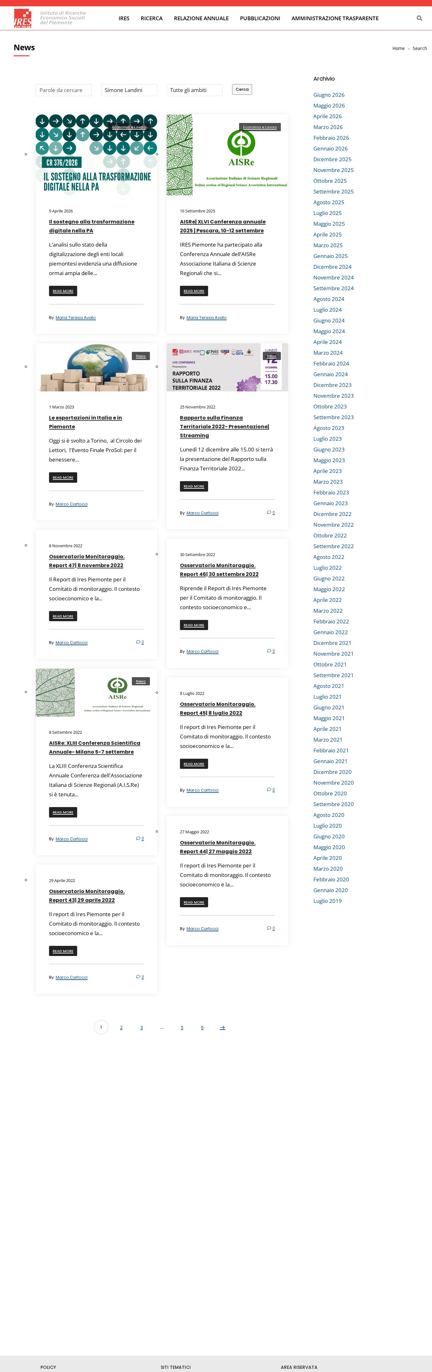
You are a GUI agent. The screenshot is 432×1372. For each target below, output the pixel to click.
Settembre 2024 (333, 288)
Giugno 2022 (329, 578)
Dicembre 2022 (332, 514)
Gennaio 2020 (330, 890)
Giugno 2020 (329, 836)
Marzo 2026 (328, 127)
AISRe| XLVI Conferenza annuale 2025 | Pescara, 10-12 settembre (223, 226)
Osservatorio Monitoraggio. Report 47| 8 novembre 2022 (87, 561)
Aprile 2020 (327, 857)
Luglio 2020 (327, 825)
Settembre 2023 (333, 417)
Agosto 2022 (328, 556)
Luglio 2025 (327, 213)
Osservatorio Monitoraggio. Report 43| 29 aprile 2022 (87, 896)
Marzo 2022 (328, 610)
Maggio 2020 (329, 847)
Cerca (242, 89)
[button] (63, 291)
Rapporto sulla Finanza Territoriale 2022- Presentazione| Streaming (224, 426)
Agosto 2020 (328, 814)
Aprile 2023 (327, 471)
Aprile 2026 (327, 116)
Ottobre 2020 (330, 793)
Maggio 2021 (329, 718)
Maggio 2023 (329, 460)
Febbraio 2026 (331, 137)
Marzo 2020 (328, 868)
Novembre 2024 (333, 277)
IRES (124, 18)
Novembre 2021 (333, 653)
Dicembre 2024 (332, 266)
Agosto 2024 (328, 299)
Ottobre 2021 (330, 664)
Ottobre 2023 (330, 406)
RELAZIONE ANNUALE (201, 18)
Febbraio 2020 (331, 879)
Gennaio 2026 (330, 148)
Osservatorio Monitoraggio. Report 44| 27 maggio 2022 (218, 847)
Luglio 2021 (327, 696)
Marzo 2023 (328, 481)
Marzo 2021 (328, 739)
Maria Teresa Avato (76, 318)
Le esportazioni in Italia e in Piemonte (85, 422)
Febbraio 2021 (331, 750)
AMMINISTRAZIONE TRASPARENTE (335, 18)
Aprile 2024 (327, 342)
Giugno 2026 (329, 94)
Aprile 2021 (327, 728)
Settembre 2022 (333, 546)
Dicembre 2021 (332, 642)
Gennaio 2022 (330, 632)
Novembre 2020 (333, 782)
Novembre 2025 (333, 170)
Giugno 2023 (329, 449)
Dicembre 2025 (332, 159)
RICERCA (152, 18)
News (141, 355)
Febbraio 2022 (331, 621)
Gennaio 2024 (330, 374)
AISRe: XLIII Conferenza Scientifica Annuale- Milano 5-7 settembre (94, 747)
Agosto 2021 (328, 685)
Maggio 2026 (329, 105)
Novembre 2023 (333, 395)
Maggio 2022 (329, 589)
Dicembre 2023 (332, 385)
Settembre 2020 (333, 804)
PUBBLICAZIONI (260, 18)
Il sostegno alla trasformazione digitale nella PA (91, 226)
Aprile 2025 (327, 234)
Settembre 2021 (333, 675)
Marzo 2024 (328, 352)
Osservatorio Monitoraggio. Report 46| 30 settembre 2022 (219, 570)
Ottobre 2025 (330, 180)
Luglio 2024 (327, 309)
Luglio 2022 (327, 567)
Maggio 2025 (329, 223)
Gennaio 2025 (330, 256)
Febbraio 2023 (331, 492)
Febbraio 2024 (331, 363)
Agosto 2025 (328, 202)
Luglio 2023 (327, 438)
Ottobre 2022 (330, 535)
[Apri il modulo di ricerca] (419, 18)
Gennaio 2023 (330, 503)
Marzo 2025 (328, 245)
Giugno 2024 (329, 320)
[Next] (222, 1027)
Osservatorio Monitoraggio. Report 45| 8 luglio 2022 (218, 708)
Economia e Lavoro (129, 127)
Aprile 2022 (327, 599)
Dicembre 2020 (332, 771)
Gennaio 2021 (330, 761)
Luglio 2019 (327, 900)
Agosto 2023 (328, 428)
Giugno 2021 (329, 707)
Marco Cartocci (72, 504)
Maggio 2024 (329, 331)
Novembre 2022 (333, 524)
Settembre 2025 (333, 191)
